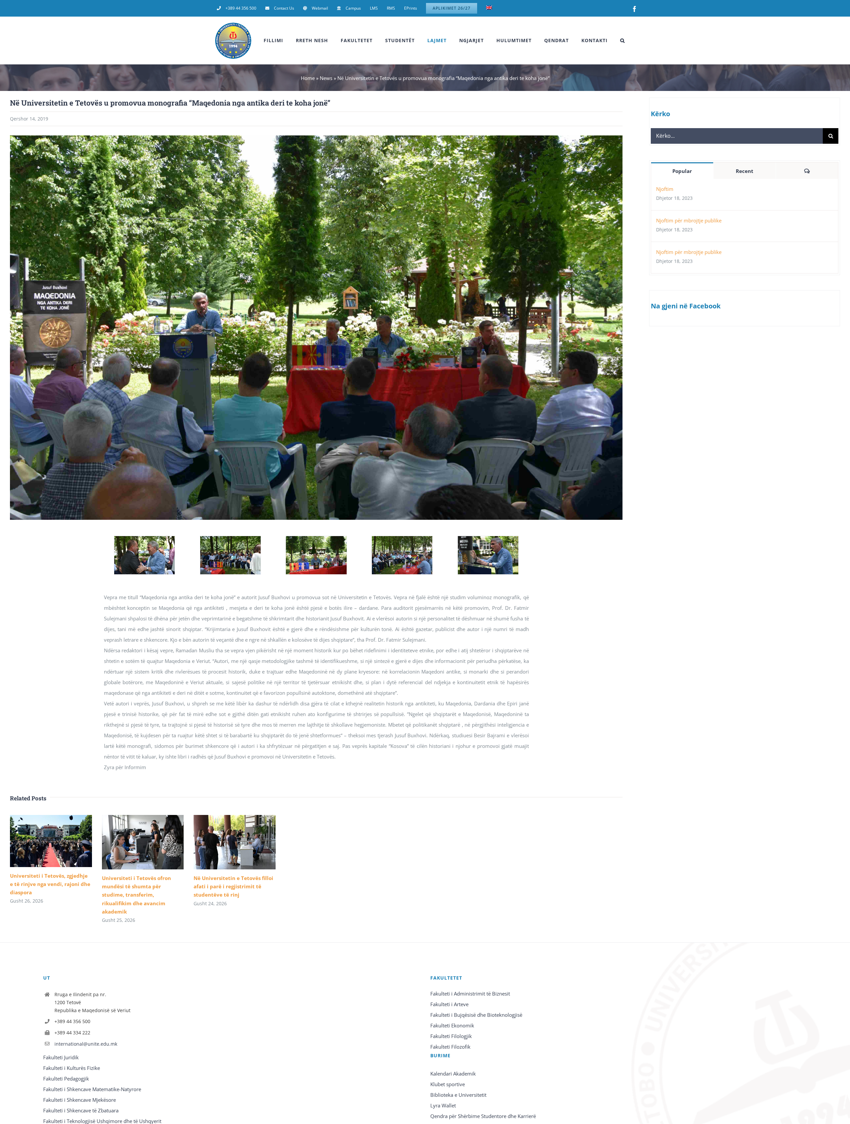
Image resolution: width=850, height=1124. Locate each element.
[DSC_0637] (488, 539)
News (326, 78)
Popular (682, 171)
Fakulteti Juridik (61, 1057)
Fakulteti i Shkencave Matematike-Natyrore (92, 1089)
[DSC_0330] (230, 539)
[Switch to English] (489, 8)
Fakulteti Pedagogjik (66, 1078)
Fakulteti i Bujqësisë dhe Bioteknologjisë (476, 1014)
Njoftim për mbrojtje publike (689, 220)
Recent (744, 171)
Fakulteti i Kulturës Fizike (71, 1068)
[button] (622, 40)
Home (308, 78)
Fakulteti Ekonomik (452, 1025)
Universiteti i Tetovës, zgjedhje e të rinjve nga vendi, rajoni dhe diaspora (50, 884)
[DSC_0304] (144, 539)
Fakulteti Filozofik (450, 1046)
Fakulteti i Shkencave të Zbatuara (81, 1110)
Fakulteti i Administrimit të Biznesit (470, 993)
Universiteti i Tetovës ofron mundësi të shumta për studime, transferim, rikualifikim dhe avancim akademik (136, 895)
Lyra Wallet (443, 1105)
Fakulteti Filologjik (451, 1036)
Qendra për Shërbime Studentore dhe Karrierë (483, 1116)
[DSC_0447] (316, 539)
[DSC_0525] (402, 539)
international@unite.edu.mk (85, 1044)
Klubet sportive (447, 1084)
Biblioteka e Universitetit (458, 1094)
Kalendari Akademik (453, 1073)
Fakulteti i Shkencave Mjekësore (79, 1099)
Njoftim (664, 189)
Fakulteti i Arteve (449, 1004)
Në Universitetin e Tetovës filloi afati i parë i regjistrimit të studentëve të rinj (233, 886)
